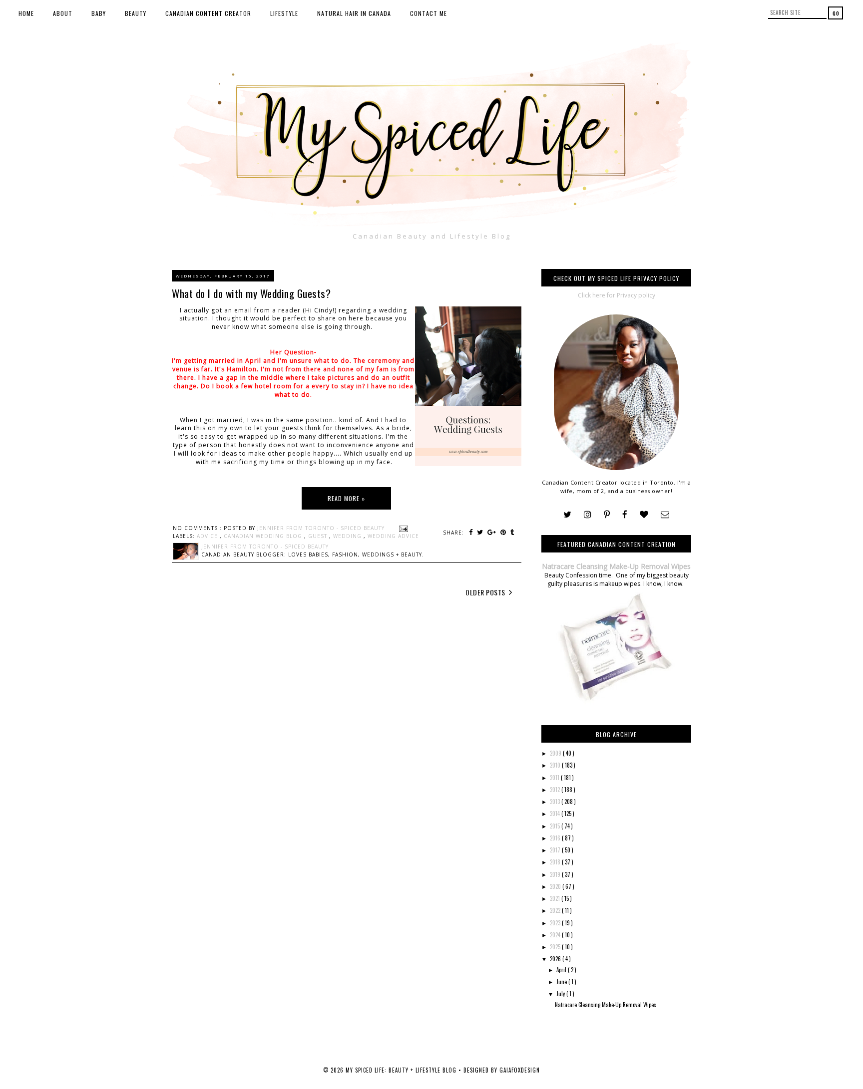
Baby (98, 13)
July (561, 994)
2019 (556, 874)
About (62, 13)
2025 (556, 947)
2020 (556, 886)
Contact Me (428, 13)
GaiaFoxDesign (519, 1070)
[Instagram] (587, 515)
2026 (556, 959)
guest (318, 536)
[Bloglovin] (644, 515)
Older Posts (486, 592)
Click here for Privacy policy (616, 295)
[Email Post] (402, 528)
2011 (555, 778)
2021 (555, 898)
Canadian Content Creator (208, 13)
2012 (555, 790)
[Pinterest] (607, 515)
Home (26, 13)
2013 (555, 802)
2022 (556, 910)
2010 (556, 765)
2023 (556, 923)
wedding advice (393, 536)
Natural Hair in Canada (354, 13)
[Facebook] (624, 515)
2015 (555, 826)
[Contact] (665, 515)
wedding (348, 536)
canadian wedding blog (264, 536)
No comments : (198, 528)
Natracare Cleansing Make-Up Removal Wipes (616, 566)
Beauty (135, 13)
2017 (556, 850)
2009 (556, 753)
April (562, 970)
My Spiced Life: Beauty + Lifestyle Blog (402, 1070)
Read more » (346, 498)
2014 (555, 813)
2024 (556, 935)
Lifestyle (284, 13)
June (562, 982)
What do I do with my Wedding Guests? (251, 293)
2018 (556, 862)
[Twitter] (567, 515)
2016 (556, 838)
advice (208, 536)
